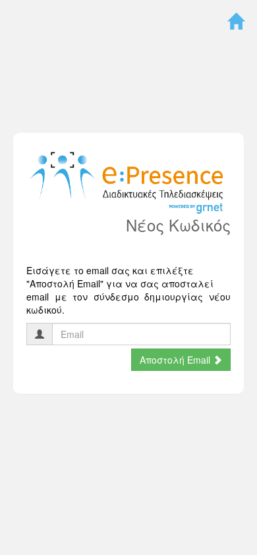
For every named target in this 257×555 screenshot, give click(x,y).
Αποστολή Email (176, 359)
